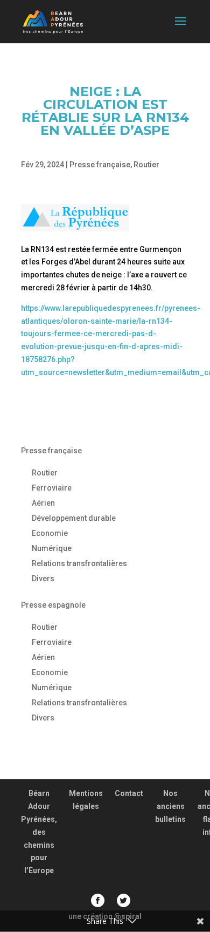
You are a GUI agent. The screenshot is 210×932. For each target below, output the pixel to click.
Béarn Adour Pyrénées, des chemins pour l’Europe (39, 832)
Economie (50, 533)
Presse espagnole (53, 605)
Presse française (99, 164)
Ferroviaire (52, 488)
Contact (129, 793)
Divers (43, 578)
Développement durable (74, 518)
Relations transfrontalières (79, 563)
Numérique (52, 548)
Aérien (43, 503)
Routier (146, 164)
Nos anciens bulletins (170, 806)
